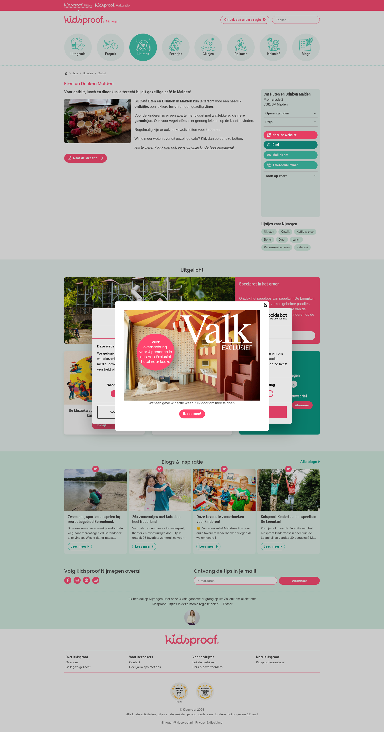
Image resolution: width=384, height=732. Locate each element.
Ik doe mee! (192, 414)
